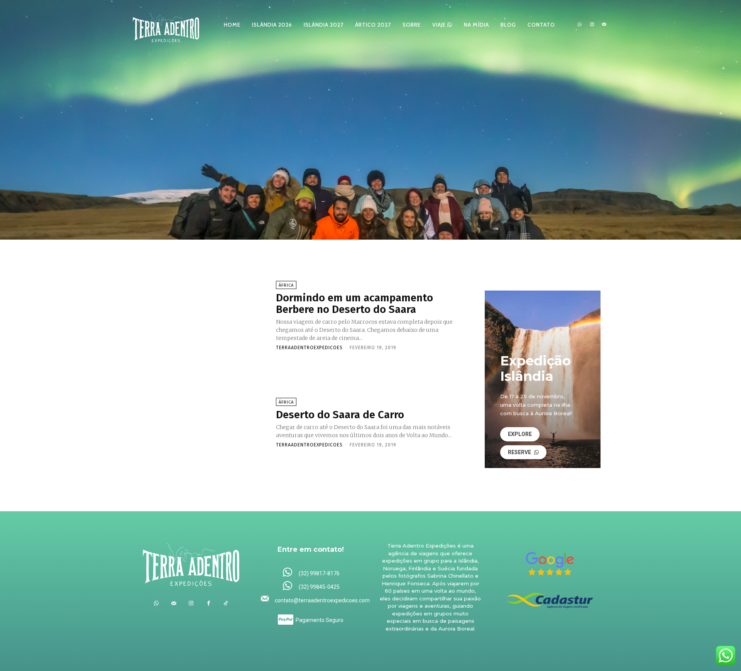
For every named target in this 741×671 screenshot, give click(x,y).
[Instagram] (592, 24)
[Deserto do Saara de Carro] (204, 422)
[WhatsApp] (579, 24)
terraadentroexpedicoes (309, 347)
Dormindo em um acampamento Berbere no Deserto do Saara (354, 303)
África (286, 285)
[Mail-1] (604, 24)
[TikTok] (226, 603)
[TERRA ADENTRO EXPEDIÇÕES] (166, 24)
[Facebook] (208, 603)
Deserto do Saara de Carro (340, 414)
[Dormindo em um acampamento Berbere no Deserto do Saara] (204, 315)
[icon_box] (311, 573)
